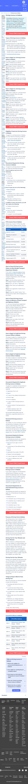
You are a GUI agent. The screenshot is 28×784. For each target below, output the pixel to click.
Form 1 (9, 393)
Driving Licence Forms (3, 33)
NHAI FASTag (3, 164)
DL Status (3, 23)
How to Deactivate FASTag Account (4, 156)
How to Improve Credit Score (4, 728)
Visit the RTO (13, 97)
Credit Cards (8, 701)
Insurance (13, 700)
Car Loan (6, 759)
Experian (4, 714)
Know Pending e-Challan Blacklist (3, 88)
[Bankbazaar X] (20, 770)
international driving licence (12, 479)
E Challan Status (3, 75)
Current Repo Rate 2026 (17, 741)
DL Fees (3, 37)
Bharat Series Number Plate (3, 224)
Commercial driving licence (13, 54)
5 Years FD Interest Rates (23, 737)
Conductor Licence (4, 233)
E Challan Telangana (4, 101)
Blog (10, 776)
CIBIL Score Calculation (4, 724)
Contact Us (6, 776)
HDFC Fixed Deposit (23, 717)
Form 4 (9, 208)
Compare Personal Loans (11, 712)
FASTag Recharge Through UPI (4, 142)
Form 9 (9, 450)
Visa (26, 758)
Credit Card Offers (11, 753)
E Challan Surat (3, 115)
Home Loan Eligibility (17, 736)
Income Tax (10, 759)
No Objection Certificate (4, 243)
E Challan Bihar (3, 132)
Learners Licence (3, 54)
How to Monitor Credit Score (4, 734)
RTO (9, 72)
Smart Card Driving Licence (3, 50)
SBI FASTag (3, 167)
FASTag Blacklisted (4, 161)
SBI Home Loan (17, 717)
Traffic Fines (3, 185)
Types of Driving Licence (3, 28)
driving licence (10, 23)
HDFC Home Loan (17, 721)
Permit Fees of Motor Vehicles (3, 192)
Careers (1, 776)
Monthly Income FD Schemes (24, 743)
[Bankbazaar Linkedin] (23, 770)
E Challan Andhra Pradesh (3, 105)
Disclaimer (24, 656)
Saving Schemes (18, 701)
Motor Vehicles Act (3, 259)
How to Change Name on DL (3, 204)
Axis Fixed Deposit (23, 721)
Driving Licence (3, 20)
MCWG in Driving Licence (3, 215)
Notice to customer (21, 776)
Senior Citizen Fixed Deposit (23, 732)
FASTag (3, 138)
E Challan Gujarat (3, 110)
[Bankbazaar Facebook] (26, 770)
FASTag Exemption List (4, 147)
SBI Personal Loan (11, 717)
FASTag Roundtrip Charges (4, 152)
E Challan (3, 72)
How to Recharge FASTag (4, 174)
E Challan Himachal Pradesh (4, 97)
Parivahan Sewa (4, 188)
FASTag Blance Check (3, 179)
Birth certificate (11, 189)
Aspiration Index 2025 (24, 701)
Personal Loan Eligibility (11, 730)
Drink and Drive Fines (3, 253)
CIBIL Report (3, 720)
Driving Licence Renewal (3, 41)
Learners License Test (3, 58)
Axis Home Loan (17, 726)
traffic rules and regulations (14, 140)
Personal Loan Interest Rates (11, 735)
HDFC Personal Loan (11, 721)
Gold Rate (18, 759)
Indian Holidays (22, 759)
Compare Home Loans (18, 712)
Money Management (23, 752)
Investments (16, 752)
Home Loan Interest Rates (17, 730)
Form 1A (9, 442)
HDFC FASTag (3, 170)
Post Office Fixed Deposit (23, 726)
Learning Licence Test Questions (4, 63)
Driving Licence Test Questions (4, 209)
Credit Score (3, 712)
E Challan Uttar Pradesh (3, 120)
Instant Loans (10, 740)
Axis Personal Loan (11, 726)
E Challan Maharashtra (4, 93)
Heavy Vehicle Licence (3, 229)
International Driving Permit (4, 45)
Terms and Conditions (15, 776)
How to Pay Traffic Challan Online (3, 81)
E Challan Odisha (3, 128)
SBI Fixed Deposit (23, 712)
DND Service (25, 776)
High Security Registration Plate (4, 198)
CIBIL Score (3, 717)
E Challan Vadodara (4, 124)
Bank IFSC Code (14, 760)
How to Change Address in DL (3, 237)
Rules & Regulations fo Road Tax (4, 247)
